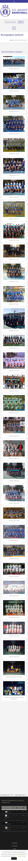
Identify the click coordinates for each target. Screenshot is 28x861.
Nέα (14, 849)
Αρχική (14, 843)
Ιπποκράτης (8, 824)
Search (21, 22)
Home (11, 40)
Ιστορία (14, 846)
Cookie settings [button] (21, 856)
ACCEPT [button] (14, 858)
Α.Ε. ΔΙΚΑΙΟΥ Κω (7, 817)
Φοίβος (9, 811)
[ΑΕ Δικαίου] (14, 11)
